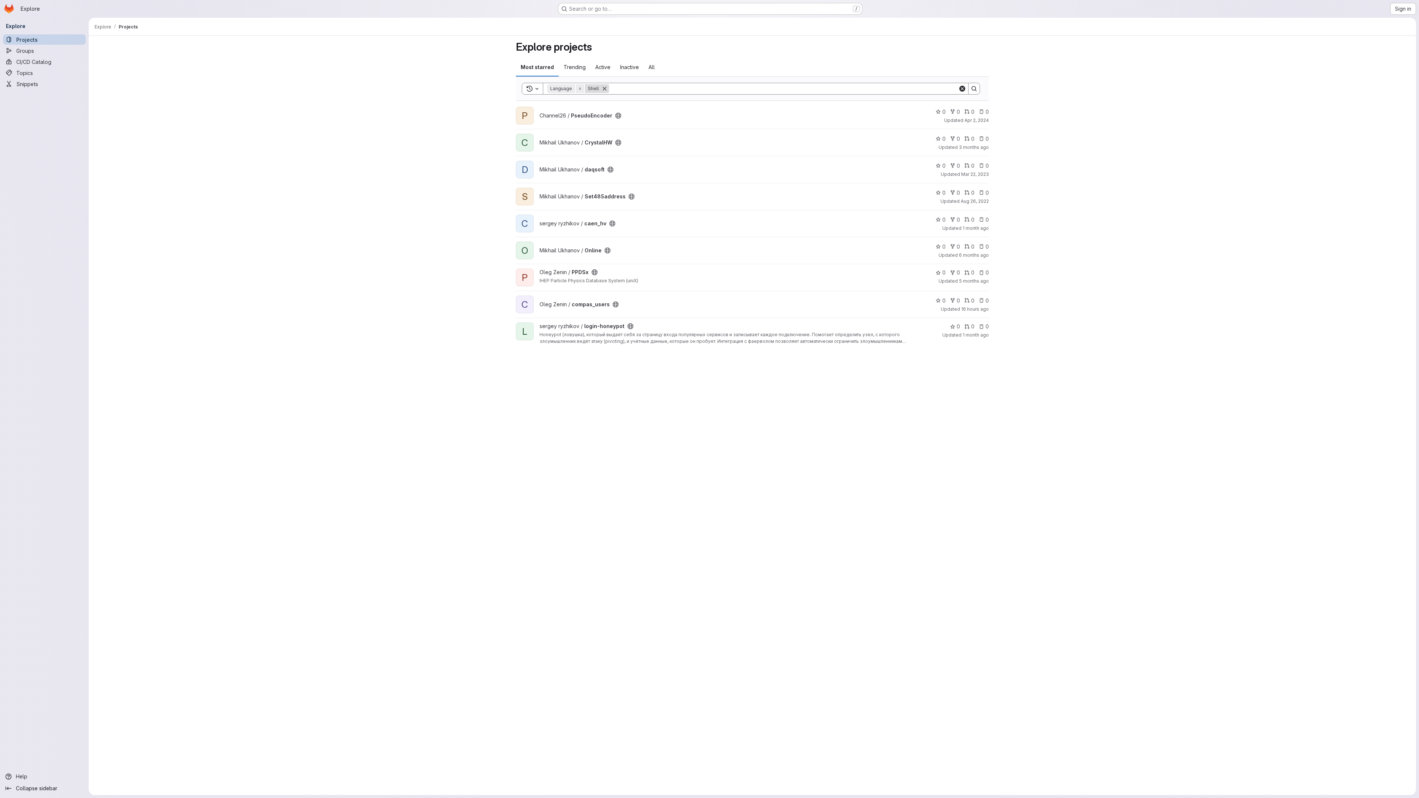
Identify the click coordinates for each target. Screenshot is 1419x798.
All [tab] (652, 67)
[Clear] (962, 88)
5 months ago (974, 281)
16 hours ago (975, 309)
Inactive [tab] (629, 67)
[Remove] (604, 88)
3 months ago (974, 147)
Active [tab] (602, 67)
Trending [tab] (575, 67)
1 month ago (976, 228)
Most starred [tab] (537, 67)
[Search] (974, 89)
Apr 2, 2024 (976, 120)
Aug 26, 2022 (975, 201)
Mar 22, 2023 (975, 174)
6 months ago (974, 255)
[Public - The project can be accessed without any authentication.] (618, 116)
